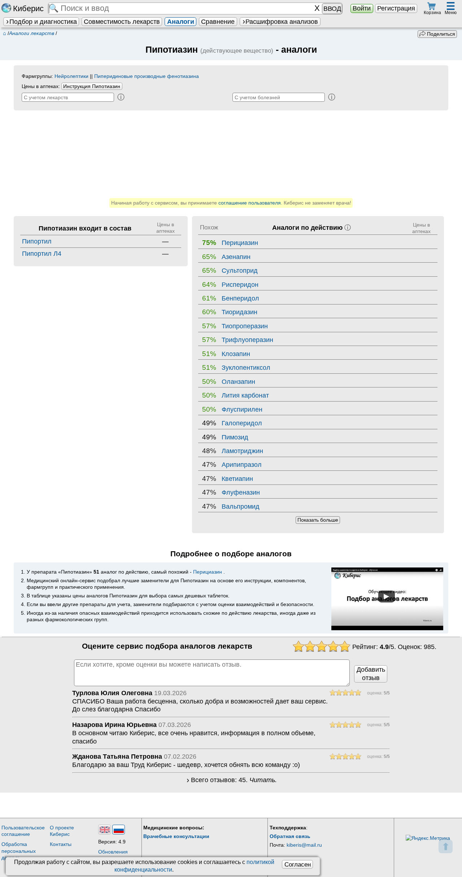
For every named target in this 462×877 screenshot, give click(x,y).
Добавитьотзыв (371, 673)
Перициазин (207, 572)
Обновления (113, 852)
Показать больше (317, 520)
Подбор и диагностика (43, 21)
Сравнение (218, 21)
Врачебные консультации (176, 836)
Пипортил (37, 241)
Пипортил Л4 (41, 253)
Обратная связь (290, 836)
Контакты (60, 844)
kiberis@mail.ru (304, 845)
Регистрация (396, 8)
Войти (362, 8)
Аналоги (180, 21)
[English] (104, 829)
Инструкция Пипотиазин (91, 86)
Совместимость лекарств (122, 21)
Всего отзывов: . (234, 780)
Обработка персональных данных (18, 850)
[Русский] (118, 829)
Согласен (297, 864)
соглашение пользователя (249, 203)
